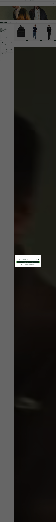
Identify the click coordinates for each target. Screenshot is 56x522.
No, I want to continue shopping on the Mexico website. (28, 264)
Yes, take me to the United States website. (28, 262)
